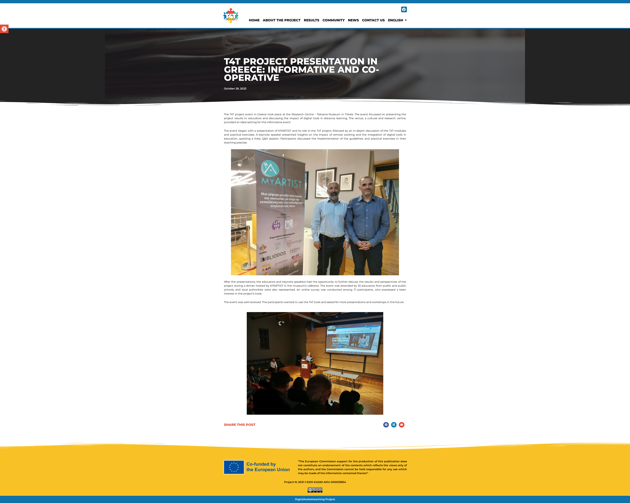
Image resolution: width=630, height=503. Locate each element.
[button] (4, 29)
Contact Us (373, 20)
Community (334, 20)
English (395, 20)
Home (254, 20)
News (353, 20)
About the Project (282, 20)
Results (311, 20)
